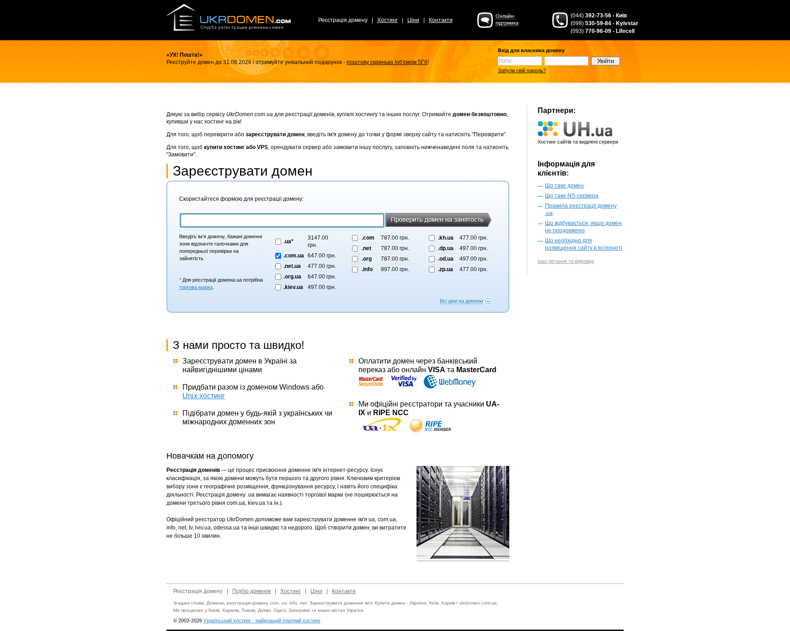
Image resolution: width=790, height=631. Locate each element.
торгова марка (196, 287)
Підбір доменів (251, 591)
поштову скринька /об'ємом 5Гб (387, 62)
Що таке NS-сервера (571, 196)
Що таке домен (564, 185)
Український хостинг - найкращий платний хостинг (261, 620)
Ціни (413, 20)
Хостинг (387, 20)
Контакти (441, 20)
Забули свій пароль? (522, 70)
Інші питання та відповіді (566, 261)
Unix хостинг (203, 396)
